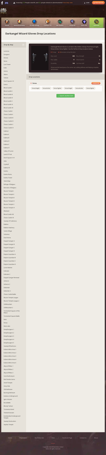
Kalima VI (6, 148)
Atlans (6, 74)
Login (87, 2)
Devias (6, 58)
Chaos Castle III (8, 118)
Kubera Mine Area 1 (10, 349)
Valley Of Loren (8, 151)
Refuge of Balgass (9, 184)
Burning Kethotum (9, 393)
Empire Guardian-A (10, 254)
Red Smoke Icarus (9, 379)
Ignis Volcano (8, 399)
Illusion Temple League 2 (11, 301)
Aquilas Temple (8, 424)
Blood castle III (8, 94)
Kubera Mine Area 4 (10, 359)
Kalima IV (6, 141)
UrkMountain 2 (8, 307)
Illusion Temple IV (9, 201)
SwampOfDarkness (10, 346)
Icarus (6, 84)
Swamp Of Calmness (10, 221)
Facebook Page (67, 438)
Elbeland (6, 211)
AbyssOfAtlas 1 (8, 366)
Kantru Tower (8, 178)
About (96, 438)
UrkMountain (8, 304)
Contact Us (83, 438)
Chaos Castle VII (9, 218)
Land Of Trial (8, 154)
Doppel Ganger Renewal (11, 277)
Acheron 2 (7, 284)
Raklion (6, 224)
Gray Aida (7, 386)
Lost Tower (7, 64)
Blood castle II (8, 91)
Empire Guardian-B (10, 258)
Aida (5, 161)
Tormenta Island (9, 409)
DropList (72, 24)
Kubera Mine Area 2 (10, 353)
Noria (5, 61)
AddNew (96, 24)
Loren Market (8, 268)
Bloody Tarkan (8, 406)
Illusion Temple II (9, 194)
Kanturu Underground (11, 396)
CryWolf (6, 164)
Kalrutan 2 (7, 274)
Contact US (47, 24)
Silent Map (7, 181)
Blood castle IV (8, 98)
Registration (99, 2)
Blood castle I (8, 88)
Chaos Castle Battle (10, 294)
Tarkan (6, 78)
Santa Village (8, 231)
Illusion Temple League (11, 297)
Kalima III (6, 138)
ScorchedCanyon (9, 376)
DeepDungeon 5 (9, 343)
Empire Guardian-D (10, 264)
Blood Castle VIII (9, 214)
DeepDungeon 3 (9, 336)
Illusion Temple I (9, 191)
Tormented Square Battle (12, 316)
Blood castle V (8, 101)
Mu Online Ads (39, 438)
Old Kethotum (8, 389)
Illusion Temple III (9, 198)
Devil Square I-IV (9, 81)
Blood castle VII (8, 108)
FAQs (53, 438)
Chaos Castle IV (8, 121)
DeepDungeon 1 (9, 329)
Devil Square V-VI (9, 158)
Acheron (6, 281)
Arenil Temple (8, 383)
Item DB (84, 24)
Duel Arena (7, 238)
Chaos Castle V (8, 124)
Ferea (5, 323)
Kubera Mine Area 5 (10, 363)
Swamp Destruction (10, 421)
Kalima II (6, 134)
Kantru (6, 171)
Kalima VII (7, 168)
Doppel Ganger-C (9, 248)
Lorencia (6, 51)
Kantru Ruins (8, 174)
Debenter (7, 287)
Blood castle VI (8, 104)
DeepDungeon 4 (9, 339)
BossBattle (7, 403)
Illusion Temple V (9, 204)
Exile (5, 68)
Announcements (19, 24)
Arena (6, 71)
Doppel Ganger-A (9, 241)
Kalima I (6, 131)
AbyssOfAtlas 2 (8, 369)
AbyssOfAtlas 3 (8, 373)
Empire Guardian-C (10, 261)
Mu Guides (59, 24)
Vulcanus (7, 234)
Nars (5, 319)
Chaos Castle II (8, 114)
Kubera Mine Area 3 (10, 356)
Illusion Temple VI (9, 208)
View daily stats (68, 3)
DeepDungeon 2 (9, 333)
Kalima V (6, 144)
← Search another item (65, 96)
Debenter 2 (7, 291)
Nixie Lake (7, 326)
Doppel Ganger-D (9, 251)
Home (7, 24)
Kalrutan (6, 271)
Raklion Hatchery (9, 228)
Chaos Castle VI (8, 128)
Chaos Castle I (8, 111)
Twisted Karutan (9, 413)
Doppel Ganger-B (9, 244)
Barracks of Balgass (10, 188)
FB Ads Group (34, 24)
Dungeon (7, 54)
